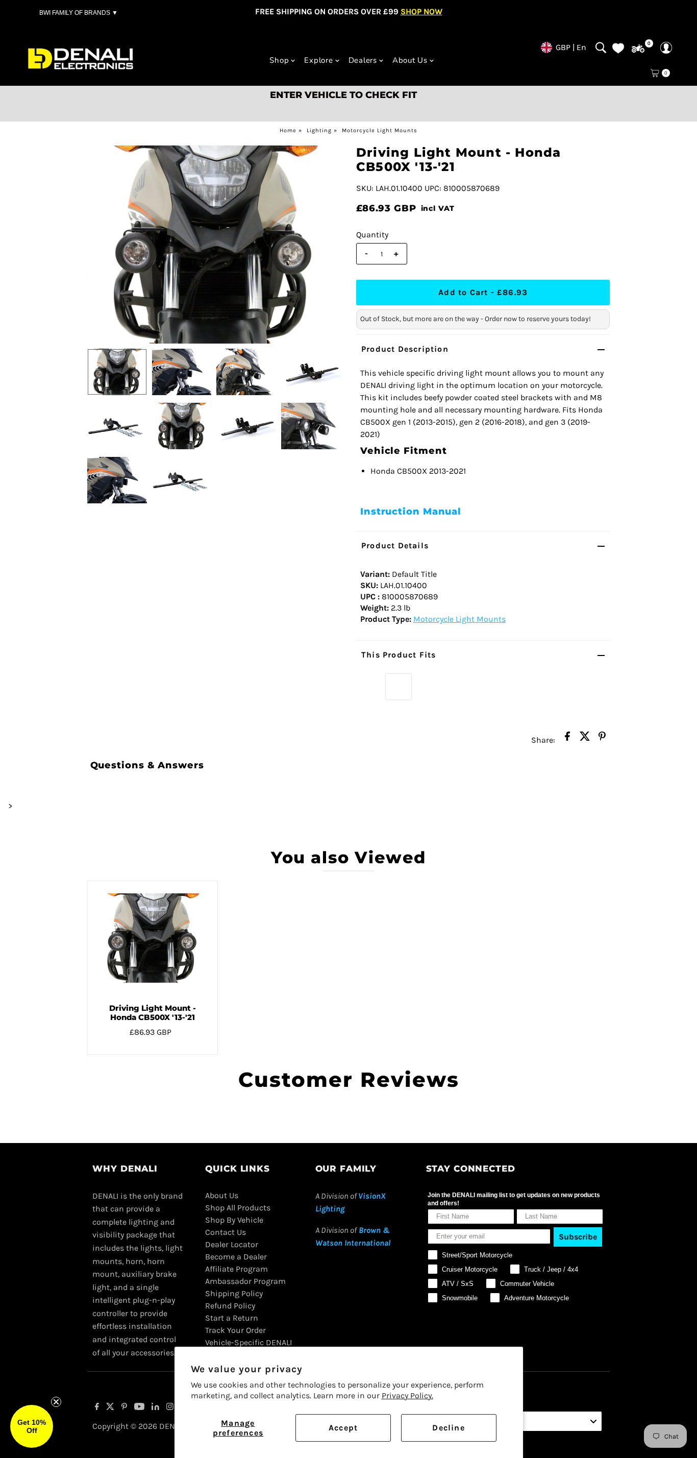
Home (288, 130)
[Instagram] (169, 1407)
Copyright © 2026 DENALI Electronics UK (166, 1426)
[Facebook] (97, 1407)
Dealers (362, 60)
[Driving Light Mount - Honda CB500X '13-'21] (152, 938)
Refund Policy (230, 1305)
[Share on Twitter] (584, 739)
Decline (448, 1427)
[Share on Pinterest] (602, 739)
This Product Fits (398, 655)
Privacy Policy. (407, 1395)
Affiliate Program (236, 1269)
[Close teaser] (56, 1402)
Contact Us (225, 1232)
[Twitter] (110, 1407)
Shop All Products (237, 1207)
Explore (318, 60)
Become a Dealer (236, 1256)
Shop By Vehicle (234, 1220)
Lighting (319, 130)
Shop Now (421, 11)
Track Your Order (235, 1330)
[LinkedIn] (155, 1407)
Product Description (405, 349)
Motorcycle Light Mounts (379, 130)
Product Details (395, 545)
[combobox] (542, 1421)
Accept (343, 1427)
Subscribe (578, 1237)
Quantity (372, 234)
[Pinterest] (124, 1407)
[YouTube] (139, 1407)
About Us (410, 60)
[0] (638, 48)
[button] (31, 1426)
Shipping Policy (234, 1293)
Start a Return (231, 1318)
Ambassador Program (245, 1281)
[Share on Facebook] (567, 739)
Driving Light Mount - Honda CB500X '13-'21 (152, 1012)
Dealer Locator (231, 1244)
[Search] (601, 47)
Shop (279, 60)
